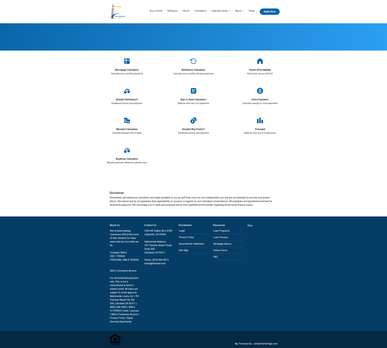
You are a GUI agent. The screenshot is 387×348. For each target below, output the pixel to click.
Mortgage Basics (222, 243)
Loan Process (220, 237)
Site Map (183, 250)
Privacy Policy (117, 318)
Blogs (252, 10)
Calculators (201, 10)
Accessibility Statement (191, 243)
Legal (182, 230)
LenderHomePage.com (265, 343)
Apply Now (270, 11)
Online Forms (220, 250)
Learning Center (220, 10)
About (238, 10)
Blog (249, 225)
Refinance (172, 10)
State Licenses (131, 310)
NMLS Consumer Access (123, 270)
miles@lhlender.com (155, 263)
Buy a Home (156, 10)
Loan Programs (221, 230)
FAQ (215, 256)
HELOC (186, 10)
